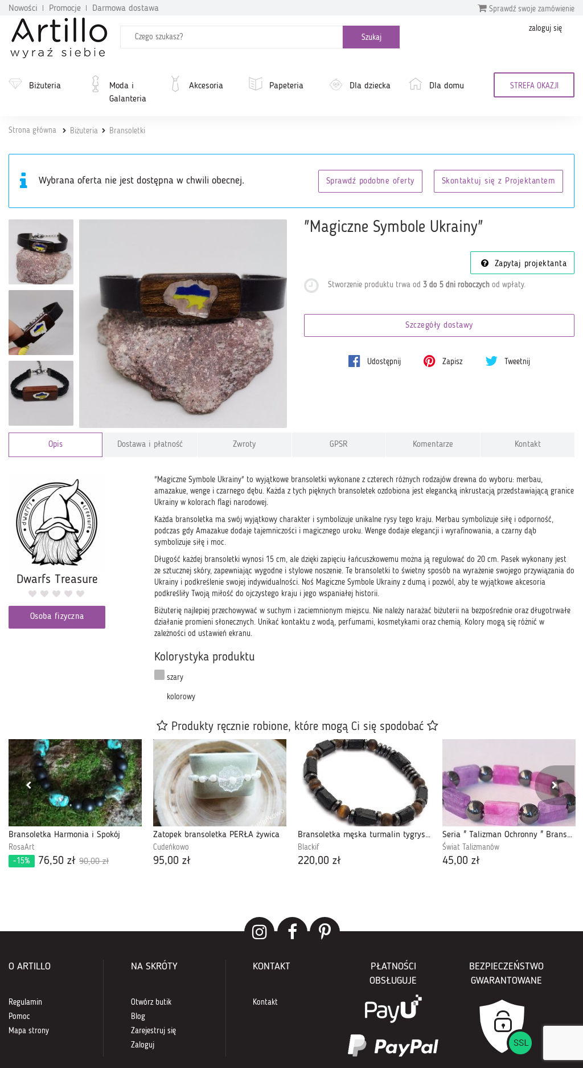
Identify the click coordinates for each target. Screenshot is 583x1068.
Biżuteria (45, 86)
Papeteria (286, 86)
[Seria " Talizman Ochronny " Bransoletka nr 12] (509, 782)
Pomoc (19, 1017)
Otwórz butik (151, 1002)
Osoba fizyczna (57, 617)
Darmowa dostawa (125, 8)
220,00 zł (319, 861)
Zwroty (244, 445)
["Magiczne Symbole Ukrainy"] (183, 323)
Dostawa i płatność (150, 445)
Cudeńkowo (171, 847)
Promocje (65, 8)
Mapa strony (29, 1031)
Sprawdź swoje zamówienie (530, 9)
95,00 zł (172, 861)
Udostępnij (383, 362)
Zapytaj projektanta (528, 264)
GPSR (339, 445)
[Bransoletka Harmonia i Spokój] (75, 782)
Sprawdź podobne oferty (370, 181)
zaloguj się (545, 28)
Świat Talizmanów (470, 847)
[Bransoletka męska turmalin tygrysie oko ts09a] (364, 782)
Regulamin (25, 1002)
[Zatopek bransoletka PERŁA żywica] (219, 782)
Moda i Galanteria (127, 92)
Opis (55, 445)
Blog (138, 1017)
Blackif (308, 847)
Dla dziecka (370, 86)
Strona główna (32, 130)
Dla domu (446, 86)
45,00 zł (461, 861)
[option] (75, 804)
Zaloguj (142, 1045)
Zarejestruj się (153, 1031)
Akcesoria (206, 86)
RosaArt (22, 847)
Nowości (23, 8)
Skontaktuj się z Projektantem (499, 181)
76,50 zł (61, 861)
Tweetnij (516, 362)
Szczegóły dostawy (439, 325)
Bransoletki (127, 131)
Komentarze (433, 445)
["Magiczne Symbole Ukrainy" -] (41, 251)
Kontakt (528, 445)
